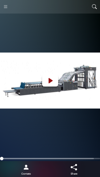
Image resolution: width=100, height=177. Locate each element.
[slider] (50, 158)
